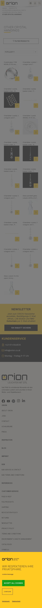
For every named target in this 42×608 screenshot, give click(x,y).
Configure (7, 591)
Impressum (6, 601)
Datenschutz (16, 601)
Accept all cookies (13, 583)
